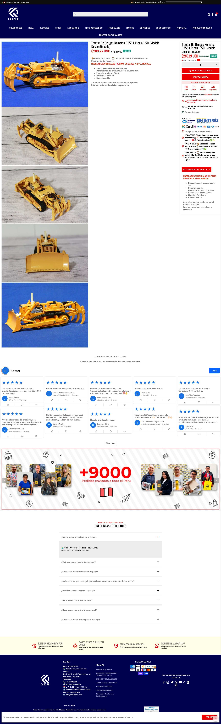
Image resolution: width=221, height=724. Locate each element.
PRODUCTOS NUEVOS (202, 28)
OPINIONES (145, 28)
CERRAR (209, 717)
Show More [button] (110, 443)
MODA (31, 28)
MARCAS (130, 28)
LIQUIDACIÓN (73, 28)
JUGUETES (44, 28)
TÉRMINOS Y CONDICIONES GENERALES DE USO (106, 674)
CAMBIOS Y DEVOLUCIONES (106, 679)
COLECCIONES (15, 28)
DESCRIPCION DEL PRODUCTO (196, 169)
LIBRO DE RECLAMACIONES (106, 683)
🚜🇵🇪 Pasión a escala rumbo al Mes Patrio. (16, 2)
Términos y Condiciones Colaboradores (105, 695)
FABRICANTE (114, 28)
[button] (22, 392)
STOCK (58, 28)
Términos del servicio (104, 686)
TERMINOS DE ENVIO (104, 669)
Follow (214, 371)
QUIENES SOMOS (163, 28)
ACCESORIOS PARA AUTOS (110, 35)
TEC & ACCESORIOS (93, 28)
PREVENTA (181, 28)
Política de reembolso (104, 690)
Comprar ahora (200, 77)
